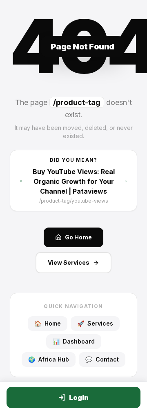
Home (47, 323)
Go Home (78, 237)
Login (79, 397)
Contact (102, 359)
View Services (68, 262)
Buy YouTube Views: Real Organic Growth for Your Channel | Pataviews (74, 181)
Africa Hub (48, 359)
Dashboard (74, 341)
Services (95, 323)
